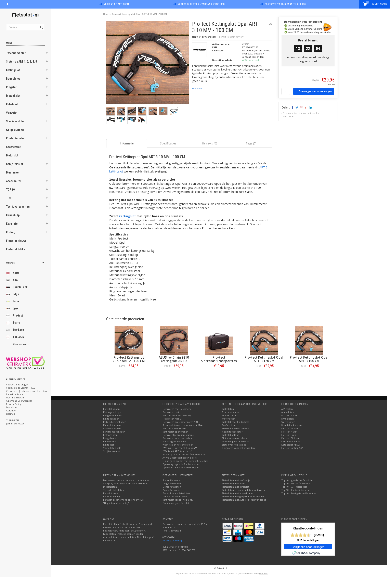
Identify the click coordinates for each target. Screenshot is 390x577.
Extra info (12, 223)
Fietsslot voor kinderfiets (235, 421)
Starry (16, 322)
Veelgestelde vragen (17, 384)
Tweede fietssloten (113, 489)
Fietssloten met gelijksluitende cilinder (243, 496)
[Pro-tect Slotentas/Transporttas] (218, 340)
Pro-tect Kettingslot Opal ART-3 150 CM (309, 359)
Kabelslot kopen (112, 425)
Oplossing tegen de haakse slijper (180, 467)
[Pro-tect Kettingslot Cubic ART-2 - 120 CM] (128, 340)
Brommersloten (230, 412)
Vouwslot (11, 112)
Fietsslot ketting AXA (292, 447)
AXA (15, 280)
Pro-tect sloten (289, 415)
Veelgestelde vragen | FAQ (21, 387)
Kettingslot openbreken (175, 431)
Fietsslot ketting (230, 434)
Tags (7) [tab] (251, 143)
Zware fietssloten (171, 489)
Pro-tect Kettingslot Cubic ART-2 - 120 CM (129, 359)
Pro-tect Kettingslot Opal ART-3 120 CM (264, 359)
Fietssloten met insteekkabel (237, 493)
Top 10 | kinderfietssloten (295, 489)
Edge (16, 294)
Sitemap (10, 413)
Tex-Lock (18, 329)
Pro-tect (18, 315)
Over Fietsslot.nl (15, 397)
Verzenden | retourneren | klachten (26, 391)
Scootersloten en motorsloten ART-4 (182, 425)
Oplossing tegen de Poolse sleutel (180, 464)
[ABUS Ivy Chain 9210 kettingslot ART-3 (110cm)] (173, 340)
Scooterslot (13, 147)
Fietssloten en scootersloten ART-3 (181, 421)
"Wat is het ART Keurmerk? (177, 451)
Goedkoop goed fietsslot (175, 502)
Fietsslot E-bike (15, 249)
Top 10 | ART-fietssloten (294, 486)
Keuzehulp (13, 215)
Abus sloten (287, 412)
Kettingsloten (110, 434)
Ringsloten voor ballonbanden (238, 447)
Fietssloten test (170, 412)
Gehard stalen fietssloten (176, 493)
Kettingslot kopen (112, 412)
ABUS (16, 272)
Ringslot (11, 87)
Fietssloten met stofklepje (236, 480)
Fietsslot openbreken (174, 428)
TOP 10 (10, 189)
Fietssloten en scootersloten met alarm (243, 489)
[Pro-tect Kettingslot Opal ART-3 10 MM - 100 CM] (147, 63)
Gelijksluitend (15, 129)
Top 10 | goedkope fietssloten (297, 480)
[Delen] (292, 107)
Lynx (15, 308)
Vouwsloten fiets (112, 447)
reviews (263, 573)
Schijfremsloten (111, 451)
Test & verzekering (18, 206)
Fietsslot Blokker (290, 438)
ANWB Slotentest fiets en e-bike (179, 457)
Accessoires (14, 181)
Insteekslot (13, 95)
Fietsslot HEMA (289, 431)
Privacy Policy (13, 404)
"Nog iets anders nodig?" (116, 502)
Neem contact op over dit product (301, 113)
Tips (8, 198)
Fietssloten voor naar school (177, 438)
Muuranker (13, 172)
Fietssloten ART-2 (171, 418)
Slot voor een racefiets (234, 438)
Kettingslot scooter (232, 431)
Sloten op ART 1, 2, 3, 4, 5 (21, 61)
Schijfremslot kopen (114, 431)
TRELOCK (18, 336)
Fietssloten (228, 408)
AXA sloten (287, 408)
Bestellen (129, 374)
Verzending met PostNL (117, 4)
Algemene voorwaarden (19, 400)
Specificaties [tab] (168, 143)
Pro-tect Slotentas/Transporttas (219, 359)
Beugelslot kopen (112, 415)
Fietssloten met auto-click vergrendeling (244, 499)
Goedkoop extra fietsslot (235, 441)
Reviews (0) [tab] (209, 143)
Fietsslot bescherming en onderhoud (123, 499)
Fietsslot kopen (111, 408)
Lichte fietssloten (171, 486)
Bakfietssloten (229, 425)
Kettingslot (13, 70)
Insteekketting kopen (114, 421)
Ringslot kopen (111, 418)
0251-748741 (12, 420)
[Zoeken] (41, 25)
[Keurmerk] (25, 362)
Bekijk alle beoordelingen (308, 547)
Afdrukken (288, 116)
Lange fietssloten (171, 483)
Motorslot (12, 155)
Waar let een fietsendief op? (177, 444)
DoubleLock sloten (291, 425)
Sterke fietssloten (171, 480)
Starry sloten (288, 421)
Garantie (11, 410)
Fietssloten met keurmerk (176, 408)
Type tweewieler (16, 53)
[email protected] (172, 540)
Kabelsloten (109, 441)
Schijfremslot (14, 164)
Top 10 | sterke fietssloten (295, 483)
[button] (47, 53)
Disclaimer (12, 407)
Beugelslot (13, 78)
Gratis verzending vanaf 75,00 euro (285, 4)
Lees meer (197, 88)
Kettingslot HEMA (290, 444)
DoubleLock (20, 287)
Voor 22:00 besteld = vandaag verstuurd (201, 4)
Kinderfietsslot (15, 138)
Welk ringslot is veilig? (174, 441)
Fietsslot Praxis (289, 434)
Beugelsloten (110, 438)
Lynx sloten (287, 418)
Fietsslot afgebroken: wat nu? (178, 434)
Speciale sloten (15, 121)
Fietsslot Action (289, 428)
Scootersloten (229, 415)
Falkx (16, 301)
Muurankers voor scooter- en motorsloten (126, 480)
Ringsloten (109, 444)
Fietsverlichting (111, 496)
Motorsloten (228, 418)
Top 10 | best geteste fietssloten (298, 493)
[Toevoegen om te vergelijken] (270, 24)
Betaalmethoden (15, 394)
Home (106, 13)
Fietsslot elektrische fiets (235, 428)
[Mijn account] (7, 3)
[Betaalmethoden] (227, 525)
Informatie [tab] (127, 143)
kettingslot (127, 216)
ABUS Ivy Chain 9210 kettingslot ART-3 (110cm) (174, 361)
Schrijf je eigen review (231, 36)
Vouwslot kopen (112, 428)
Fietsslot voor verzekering (176, 415)
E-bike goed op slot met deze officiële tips (185, 460)
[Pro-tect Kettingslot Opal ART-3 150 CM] (309, 340)
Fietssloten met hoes (233, 483)
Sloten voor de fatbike (234, 444)
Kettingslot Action (290, 441)
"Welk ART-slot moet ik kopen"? (179, 447)
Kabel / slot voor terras (174, 496)
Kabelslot (12, 104)
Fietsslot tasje (110, 493)
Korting (10, 232)
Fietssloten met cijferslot (235, 486)
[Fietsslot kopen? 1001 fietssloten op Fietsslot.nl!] (25, 15)
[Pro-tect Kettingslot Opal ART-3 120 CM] (264, 340)
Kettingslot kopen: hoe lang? (177, 499)
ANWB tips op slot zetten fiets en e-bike (183, 454)
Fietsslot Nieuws (16, 240)
